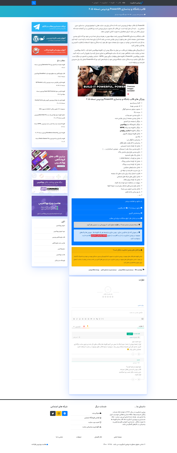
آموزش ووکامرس (60, 226)
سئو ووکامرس (61, 249)
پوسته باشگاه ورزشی (94, 270)
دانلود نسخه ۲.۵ (135, 208)
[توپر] (74, 319)
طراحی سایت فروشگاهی (58, 243)
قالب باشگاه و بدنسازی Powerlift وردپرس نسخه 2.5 (117, 9)
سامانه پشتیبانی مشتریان (99, 235)
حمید (131, 337)
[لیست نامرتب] (88, 319)
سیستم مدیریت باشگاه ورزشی (125, 270)
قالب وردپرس (135, 15)
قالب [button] (119, 3)
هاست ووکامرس (60, 255)
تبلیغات (78, 437)
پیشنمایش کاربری (135, 213)
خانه (123, 3)
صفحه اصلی (118, 437)
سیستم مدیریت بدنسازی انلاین (108, 270)
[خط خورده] (82, 319)
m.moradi (136, 334)
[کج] (76, 319)
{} (99, 319)
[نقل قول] (91, 319)
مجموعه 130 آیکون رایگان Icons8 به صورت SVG (52, 109)
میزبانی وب (96, 413)
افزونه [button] (112, 3)
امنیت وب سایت (94, 422)
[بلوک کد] (94, 319)
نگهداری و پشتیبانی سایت (91, 427)
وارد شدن (141, 305)
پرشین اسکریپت (135, 3)
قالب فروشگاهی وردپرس (58, 237)
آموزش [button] (95, 3)
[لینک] (97, 319)
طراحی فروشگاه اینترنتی (92, 418)
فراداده (34, 444)
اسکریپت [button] (104, 3)
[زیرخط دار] (79, 319)
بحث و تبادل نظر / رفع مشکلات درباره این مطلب (125, 218)
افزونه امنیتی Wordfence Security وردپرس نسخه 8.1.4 (50, 133)
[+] (102, 319)
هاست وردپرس (41, 444)
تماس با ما (59, 437)
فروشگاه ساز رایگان (60, 261)
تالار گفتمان (98, 437)
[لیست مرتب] (85, 319)
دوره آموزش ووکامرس (59, 231)
